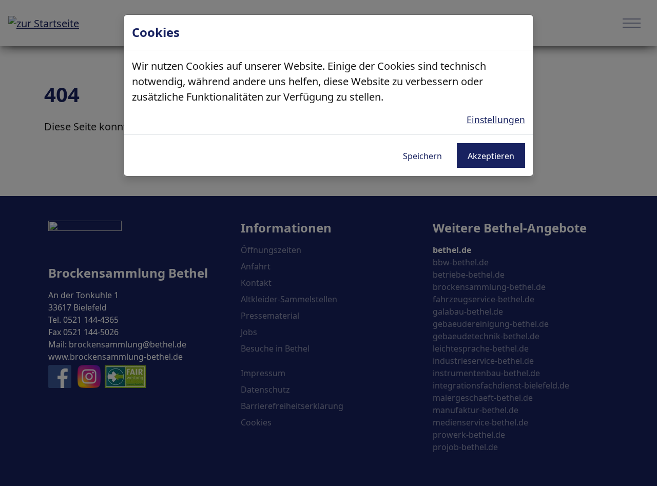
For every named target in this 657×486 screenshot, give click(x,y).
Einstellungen (496, 119)
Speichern (422, 156)
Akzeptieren (491, 156)
